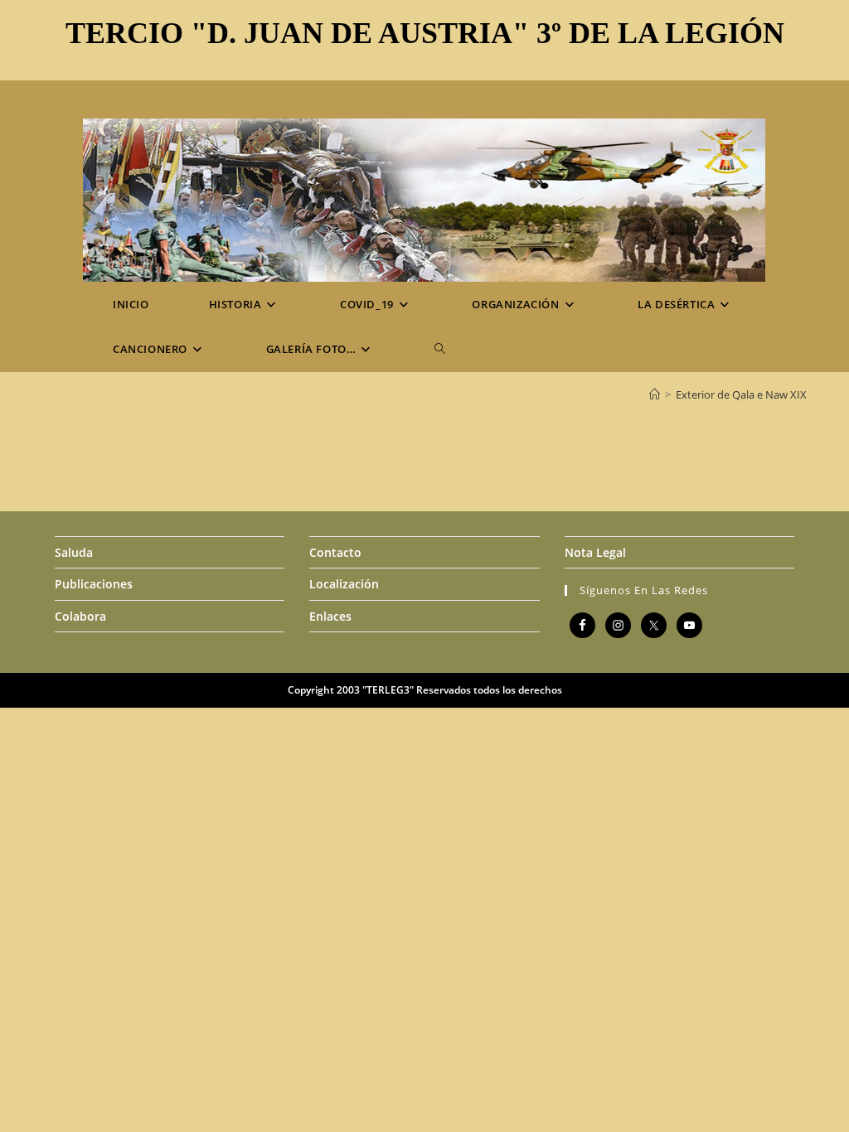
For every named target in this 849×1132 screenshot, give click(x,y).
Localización (344, 584)
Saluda (74, 552)
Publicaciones (94, 584)
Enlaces (330, 616)
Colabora (80, 616)
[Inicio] (654, 394)
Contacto (335, 552)
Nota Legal (595, 552)
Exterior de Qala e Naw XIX (741, 394)
